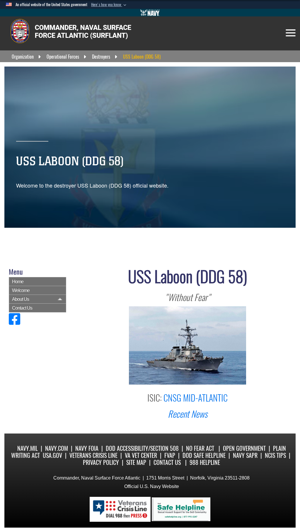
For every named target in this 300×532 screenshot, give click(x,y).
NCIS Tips (275, 455)
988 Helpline (205, 462)
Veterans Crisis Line (93, 455)
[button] (109, 5)
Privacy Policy (101, 462)
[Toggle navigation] (290, 33)
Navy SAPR (245, 455)
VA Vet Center (141, 455)
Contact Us (22, 307)
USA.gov (52, 455)
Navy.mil (27, 448)
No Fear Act (200, 448)
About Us (20, 299)
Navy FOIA (86, 448)
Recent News (187, 414)
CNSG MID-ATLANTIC (195, 398)
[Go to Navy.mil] (150, 12)
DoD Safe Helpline (204, 455)
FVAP (169, 455)
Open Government (244, 448)
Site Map (136, 462)
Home (17, 281)
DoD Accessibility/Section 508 (142, 448)
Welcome (21, 290)
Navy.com (56, 448)
